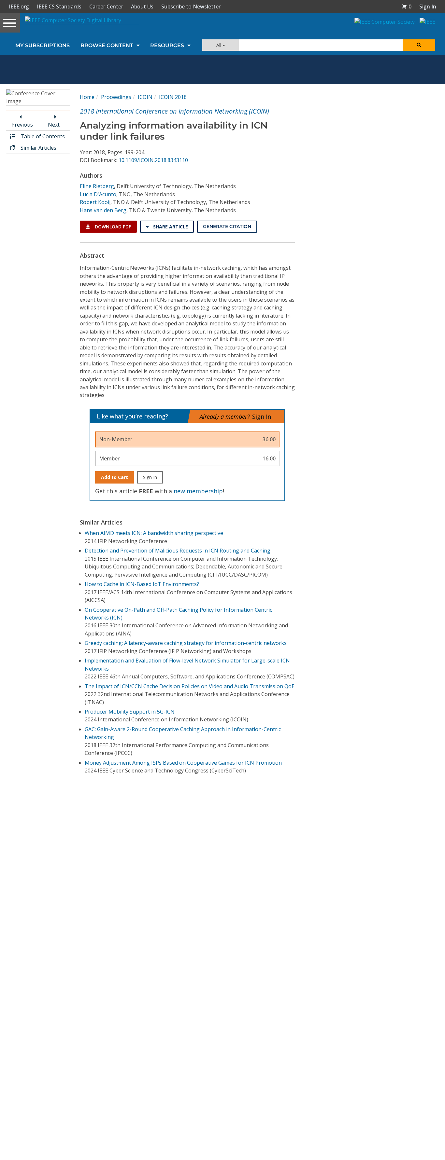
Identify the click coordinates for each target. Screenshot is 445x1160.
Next (54, 124)
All (219, 45)
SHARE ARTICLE (170, 227)
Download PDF (112, 227)
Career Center (106, 6)
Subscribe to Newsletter (191, 6)
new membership (198, 491)
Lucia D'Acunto (98, 194)
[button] (406, 6)
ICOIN (145, 97)
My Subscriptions (42, 45)
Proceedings (116, 97)
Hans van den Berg (103, 210)
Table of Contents (42, 136)
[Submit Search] (419, 45)
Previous (22, 124)
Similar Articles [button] (37, 147)
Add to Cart (114, 477)
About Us (142, 6)
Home (87, 97)
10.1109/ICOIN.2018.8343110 (153, 160)
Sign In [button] (427, 6)
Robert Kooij (95, 202)
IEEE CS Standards (59, 6)
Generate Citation (227, 226)
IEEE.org (19, 6)
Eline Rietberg (97, 186)
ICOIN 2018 (173, 97)
